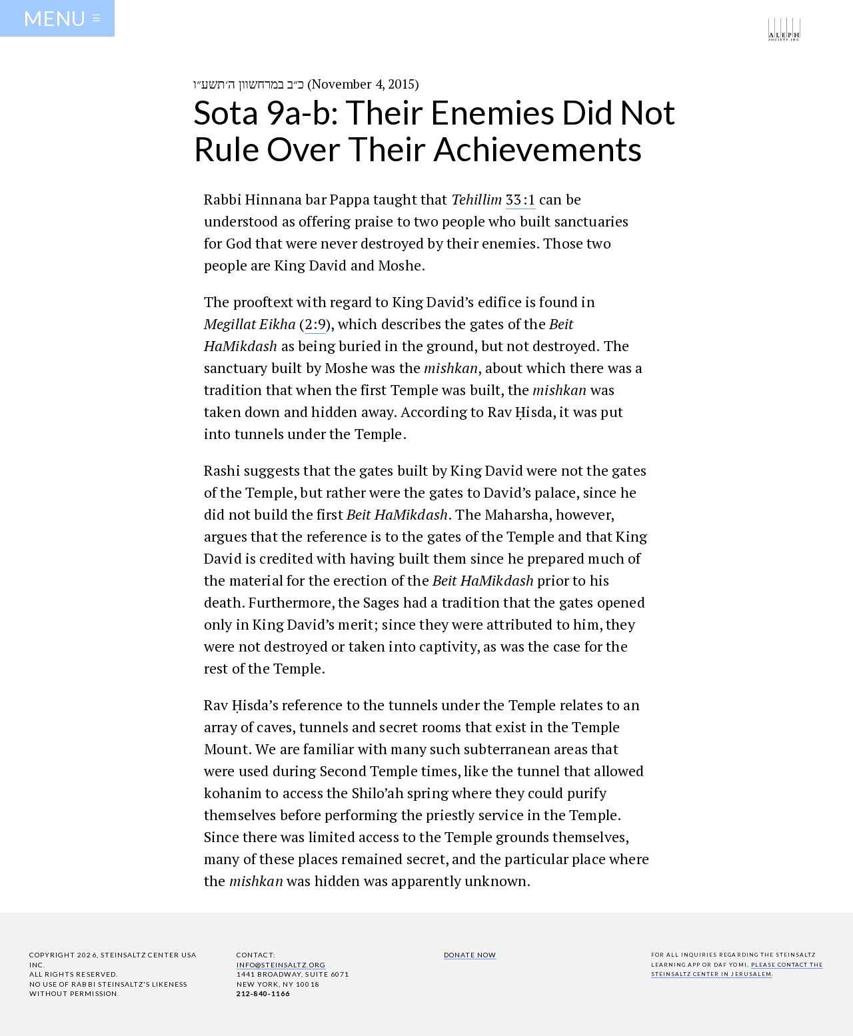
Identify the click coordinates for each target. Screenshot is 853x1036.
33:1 (521, 199)
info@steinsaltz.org (281, 965)
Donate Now (470, 955)
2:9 (315, 323)
